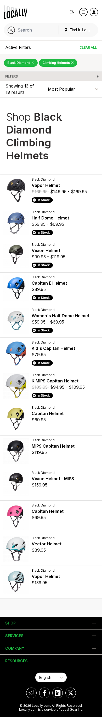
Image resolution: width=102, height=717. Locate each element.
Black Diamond (19, 63)
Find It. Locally (81, 30)
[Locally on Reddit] (31, 693)
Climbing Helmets (56, 63)
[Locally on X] (70, 693)
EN (72, 12)
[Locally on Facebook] (44, 693)
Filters (11, 76)
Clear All (88, 47)
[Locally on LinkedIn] (57, 693)
